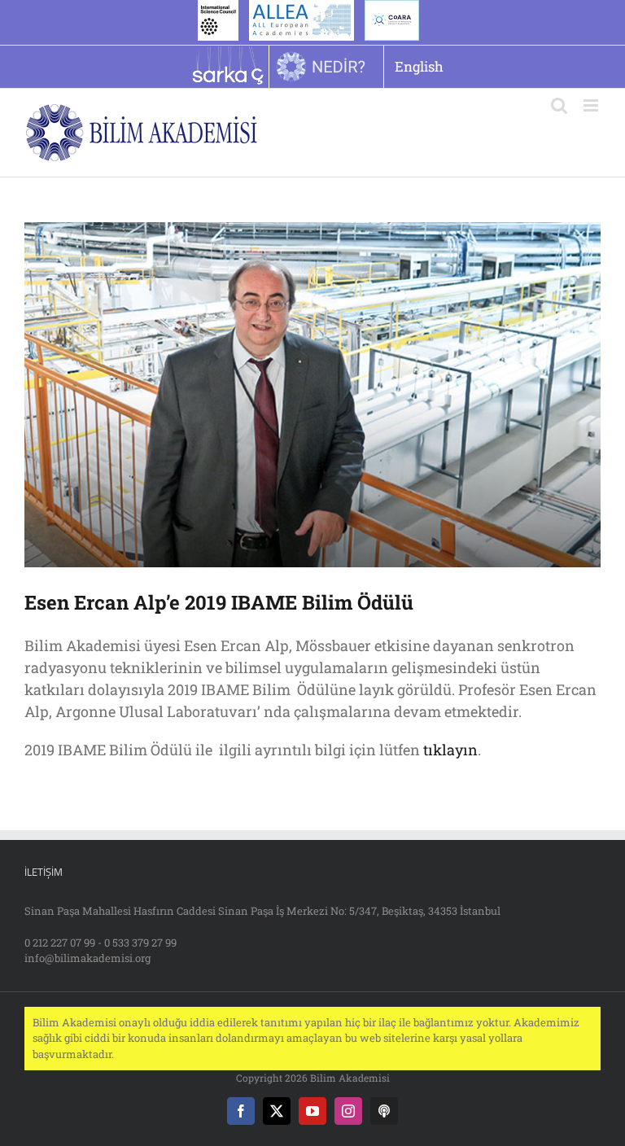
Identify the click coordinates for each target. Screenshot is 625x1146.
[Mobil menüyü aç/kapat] (592, 105)
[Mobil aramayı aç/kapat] (559, 105)
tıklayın (450, 749)
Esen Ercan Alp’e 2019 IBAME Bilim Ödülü (218, 602)
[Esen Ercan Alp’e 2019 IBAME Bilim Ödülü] (312, 394)
